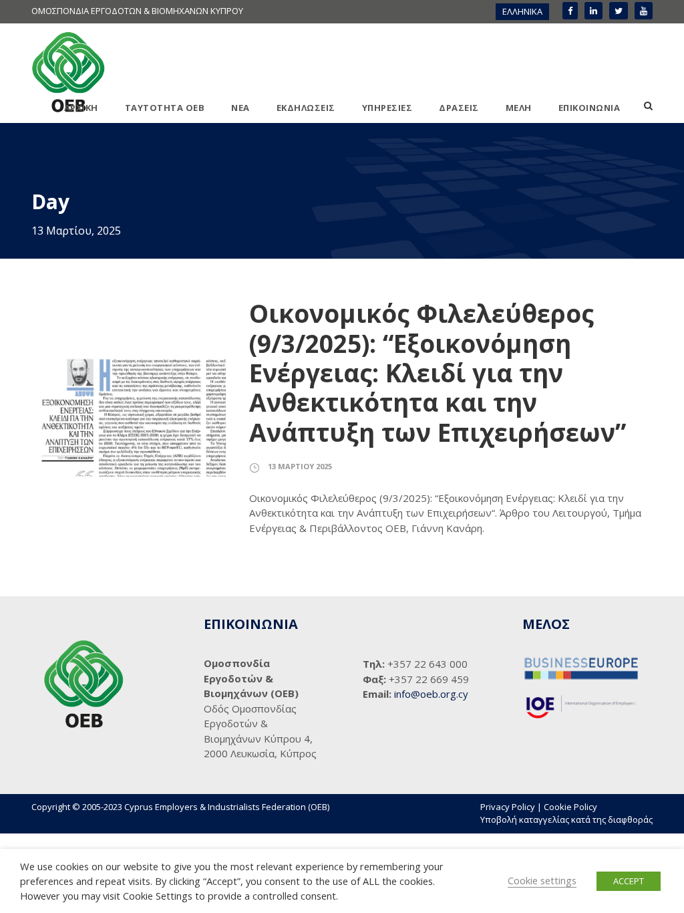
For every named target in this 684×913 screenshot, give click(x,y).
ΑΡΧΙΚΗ (81, 108)
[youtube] (644, 10)
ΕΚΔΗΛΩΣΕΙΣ (306, 108)
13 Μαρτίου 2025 (300, 466)
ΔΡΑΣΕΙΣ (459, 108)
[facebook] (570, 10)
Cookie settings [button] (542, 880)
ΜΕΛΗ (519, 108)
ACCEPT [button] (628, 881)
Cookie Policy (570, 807)
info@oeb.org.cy (431, 693)
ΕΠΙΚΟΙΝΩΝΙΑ (589, 108)
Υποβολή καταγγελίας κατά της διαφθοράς (566, 819)
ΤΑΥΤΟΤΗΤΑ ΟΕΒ (165, 108)
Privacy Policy (507, 807)
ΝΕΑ (240, 108)
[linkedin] (593, 10)
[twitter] (618, 10)
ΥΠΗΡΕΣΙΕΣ (387, 108)
